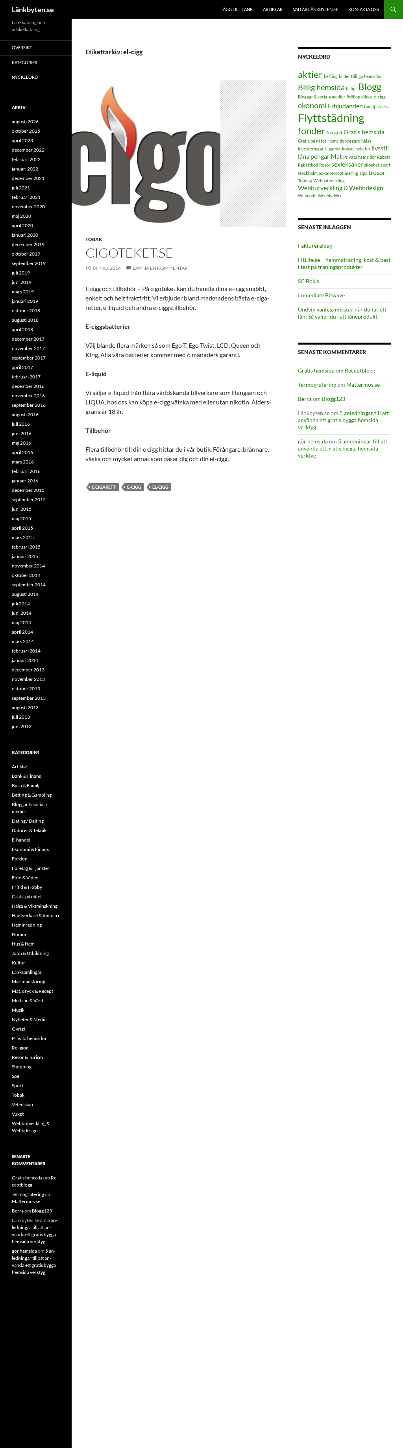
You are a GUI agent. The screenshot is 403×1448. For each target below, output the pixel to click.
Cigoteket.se (129, 253)
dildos (367, 96)
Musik (18, 1010)
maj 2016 (21, 443)
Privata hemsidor (359, 156)
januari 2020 (25, 235)
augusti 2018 (25, 320)
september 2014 (29, 585)
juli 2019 (21, 273)
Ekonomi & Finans (30, 849)
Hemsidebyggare (343, 140)
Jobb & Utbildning (30, 953)
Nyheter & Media (29, 1019)
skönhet (371, 164)
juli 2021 (21, 188)
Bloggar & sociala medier (321, 96)
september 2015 (29, 499)
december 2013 (28, 670)
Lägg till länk (236, 9)
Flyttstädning (331, 117)
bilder (344, 76)
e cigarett (104, 486)
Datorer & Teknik (29, 830)
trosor (376, 172)
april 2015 (22, 528)
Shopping (21, 1067)
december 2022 (28, 150)
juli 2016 (21, 424)
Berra (305, 398)
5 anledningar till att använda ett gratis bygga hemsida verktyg (343, 420)
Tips (363, 173)
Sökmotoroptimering (338, 173)
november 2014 (28, 566)
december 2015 (28, 490)
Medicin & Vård (27, 1000)
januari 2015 (25, 556)
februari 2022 (26, 159)
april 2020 (22, 225)
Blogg (369, 86)
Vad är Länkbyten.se (315, 9)
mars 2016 (23, 462)
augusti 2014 (25, 594)
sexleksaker (347, 164)
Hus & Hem (23, 944)
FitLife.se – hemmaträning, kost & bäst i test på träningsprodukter (344, 263)
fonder (311, 130)
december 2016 (28, 386)
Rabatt (383, 156)
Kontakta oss (363, 9)
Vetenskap (22, 1104)
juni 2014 (21, 613)
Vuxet (18, 1114)
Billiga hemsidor (366, 76)
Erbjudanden (345, 105)
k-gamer (333, 148)
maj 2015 (21, 518)
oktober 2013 (26, 689)
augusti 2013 (25, 707)
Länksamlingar (27, 972)
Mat (336, 156)
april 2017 (22, 367)
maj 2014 (21, 622)
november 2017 (28, 348)
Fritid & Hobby (27, 887)
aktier (310, 74)
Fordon (20, 859)
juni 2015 (21, 509)
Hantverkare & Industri (35, 915)
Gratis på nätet (312, 140)
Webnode (307, 195)
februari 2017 (26, 377)
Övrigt (18, 1029)
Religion (20, 1048)
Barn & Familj (25, 785)
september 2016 (29, 405)
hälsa (366, 140)
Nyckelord (25, 77)
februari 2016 (26, 471)
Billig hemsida (321, 87)
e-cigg (134, 486)
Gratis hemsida (364, 131)
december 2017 (28, 339)
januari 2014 (25, 660)
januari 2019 (25, 301)
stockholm (308, 173)
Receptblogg (360, 370)
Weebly (325, 195)
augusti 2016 (25, 414)
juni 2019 (21, 282)
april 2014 (22, 632)
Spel (16, 1076)
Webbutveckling (329, 180)
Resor (324, 164)
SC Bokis (308, 281)
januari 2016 (25, 481)
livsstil (380, 148)
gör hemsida (313, 441)
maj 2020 (21, 216)
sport (385, 164)
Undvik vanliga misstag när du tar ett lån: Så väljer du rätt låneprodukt (342, 313)
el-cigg (160, 486)
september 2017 (29, 358)
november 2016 (28, 396)
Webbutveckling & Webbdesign (340, 187)
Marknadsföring (28, 981)
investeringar (311, 148)
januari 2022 (25, 169)
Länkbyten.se (33, 9)
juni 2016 (21, 433)
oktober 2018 (26, 310)
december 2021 (28, 178)
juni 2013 (21, 726)
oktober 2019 (26, 254)
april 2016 (22, 452)
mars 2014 (23, 641)
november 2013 (28, 679)
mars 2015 (23, 537)
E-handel (21, 840)
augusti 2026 (25, 121)
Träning (305, 180)
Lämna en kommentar (160, 268)
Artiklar (273, 9)
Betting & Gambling (32, 795)
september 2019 (29, 263)
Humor (19, 934)
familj (369, 106)
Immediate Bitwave (321, 295)
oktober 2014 (26, 575)
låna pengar (313, 156)
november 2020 (28, 207)
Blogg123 (333, 398)
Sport (17, 1085)
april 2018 (22, 329)
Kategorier (24, 62)
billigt (351, 88)
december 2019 (28, 244)
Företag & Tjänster (31, 868)
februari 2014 (26, 651)
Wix (338, 195)
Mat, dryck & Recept (32, 991)
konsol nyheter (356, 148)
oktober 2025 (26, 131)
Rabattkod (308, 164)
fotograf (334, 132)
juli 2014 (21, 603)
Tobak (93, 239)
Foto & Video (25, 878)
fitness (382, 106)
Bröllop (353, 96)
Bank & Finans (26, 776)
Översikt (22, 47)
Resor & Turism (27, 1057)
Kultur (18, 963)
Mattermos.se (363, 384)
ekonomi (312, 105)
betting (331, 76)
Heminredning (27, 925)
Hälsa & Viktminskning (34, 906)
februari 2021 (26, 197)
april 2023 (22, 140)
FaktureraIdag (315, 245)
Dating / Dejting (28, 821)
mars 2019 (23, 292)
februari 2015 (26, 547)
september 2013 (29, 698)
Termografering (317, 384)
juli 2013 (21, 717)
